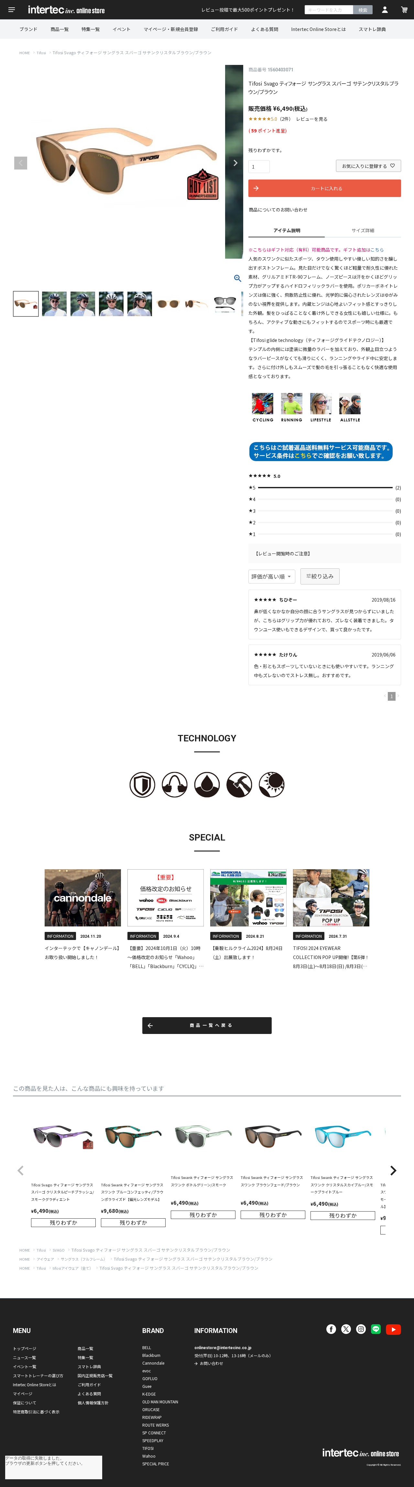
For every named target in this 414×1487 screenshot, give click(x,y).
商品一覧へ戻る (212, 1025)
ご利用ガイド (224, 29)
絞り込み (322, 576)
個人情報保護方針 (93, 1402)
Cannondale (153, 1363)
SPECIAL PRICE (155, 1463)
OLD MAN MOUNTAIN (160, 1401)
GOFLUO (150, 1378)
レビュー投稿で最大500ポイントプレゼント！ (248, 9)
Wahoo (149, 1456)
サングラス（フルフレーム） (84, 1259)
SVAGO (59, 1250)
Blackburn (151, 1355)
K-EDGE (149, 1394)
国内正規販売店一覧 (95, 1375)
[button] (20, 1171)
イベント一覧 (24, 1366)
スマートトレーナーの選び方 (38, 1375)
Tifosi (41, 52)
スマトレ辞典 (372, 29)
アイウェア (45, 1259)
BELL (146, 1347)
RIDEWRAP (152, 1417)
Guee (146, 1386)
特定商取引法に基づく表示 (36, 1411)
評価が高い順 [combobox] (268, 576)
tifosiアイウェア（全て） (73, 1268)
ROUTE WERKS (155, 1425)
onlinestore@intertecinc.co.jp (222, 1348)
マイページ (22, 1393)
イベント (122, 29)
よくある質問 (264, 29)
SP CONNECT (154, 1432)
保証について (24, 1402)
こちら (377, 249)
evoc (146, 1370)
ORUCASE (151, 1409)
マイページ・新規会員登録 (171, 29)
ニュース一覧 (24, 1357)
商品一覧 (59, 29)
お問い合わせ (211, 1363)
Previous (20, 163)
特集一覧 (91, 29)
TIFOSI (148, 1448)
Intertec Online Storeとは (318, 29)
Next (235, 163)
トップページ (24, 1348)
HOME (24, 52)
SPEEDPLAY (152, 1440)
